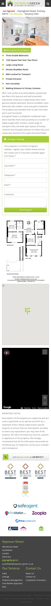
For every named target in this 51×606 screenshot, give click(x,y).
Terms (34, 408)
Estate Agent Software (26, 599)
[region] (25, 378)
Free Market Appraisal (12, 583)
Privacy (46, 599)
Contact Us (30, 576)
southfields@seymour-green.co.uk (17, 564)
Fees (4, 586)
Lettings (5, 576)
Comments (9, 194)
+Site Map (39, 599)
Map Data (27, 408)
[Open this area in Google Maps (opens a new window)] (7, 407)
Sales (4, 573)
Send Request (25, 210)
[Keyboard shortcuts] (22, 408)
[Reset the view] (6, 352)
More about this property (17, 50)
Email (7, 185)
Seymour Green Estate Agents (22, 595)
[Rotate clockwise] (9, 352)
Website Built (38, 595)
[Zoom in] (45, 397)
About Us (30, 573)
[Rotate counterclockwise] (4, 352)
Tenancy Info (31, 13)
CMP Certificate (26, 602)
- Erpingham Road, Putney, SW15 (23, 12)
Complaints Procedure (36, 580)
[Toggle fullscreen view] (45, 352)
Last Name (10, 165)
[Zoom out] (45, 403)
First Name (10, 156)
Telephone (10, 175)
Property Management (12, 580)
